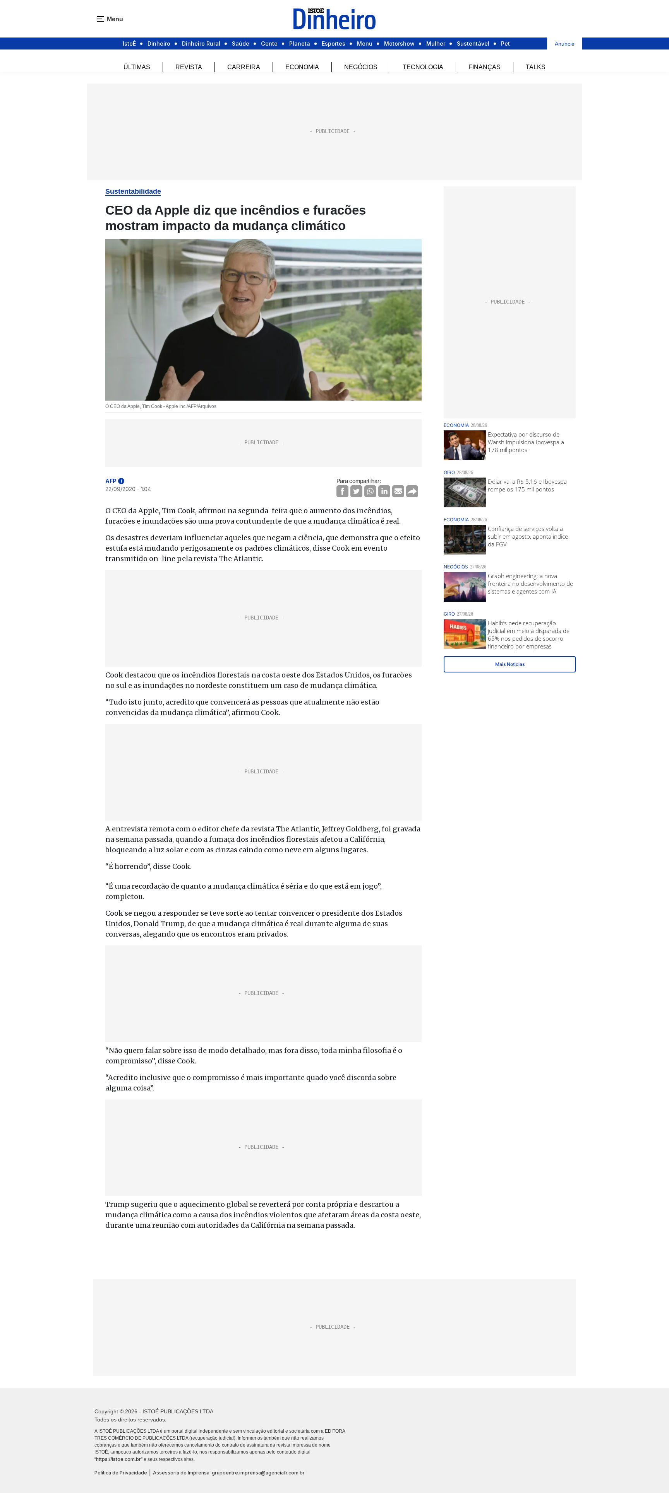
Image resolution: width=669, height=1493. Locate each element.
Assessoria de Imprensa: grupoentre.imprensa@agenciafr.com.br (229, 1473)
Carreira (243, 67)
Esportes (333, 43)
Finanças (484, 67)
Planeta (299, 43)
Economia (302, 67)
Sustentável (473, 43)
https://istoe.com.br (118, 1459)
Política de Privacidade (120, 1473)
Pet (505, 43)
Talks (535, 67)
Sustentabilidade (133, 191)
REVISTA (188, 67)
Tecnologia (423, 67)
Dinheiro (159, 43)
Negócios (360, 67)
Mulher (435, 43)
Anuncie (565, 44)
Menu (364, 43)
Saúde (240, 43)
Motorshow (399, 43)
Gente (269, 43)
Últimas (137, 67)
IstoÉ (129, 43)
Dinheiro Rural (201, 43)
